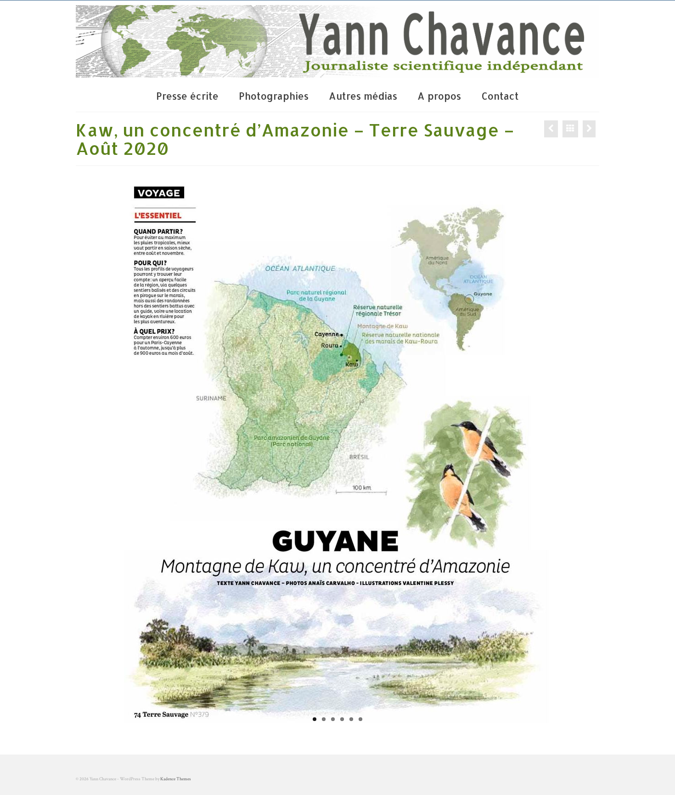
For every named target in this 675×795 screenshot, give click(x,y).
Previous (116, 451)
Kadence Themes (175, 779)
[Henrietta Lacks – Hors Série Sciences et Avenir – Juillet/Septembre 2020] (551, 128)
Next (559, 451)
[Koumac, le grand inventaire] (589, 128)
